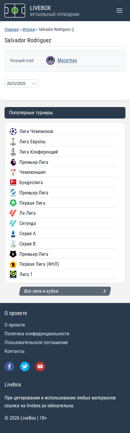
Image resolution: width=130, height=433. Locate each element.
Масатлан (67, 60)
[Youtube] (40, 366)
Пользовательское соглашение (36, 342)
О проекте (15, 325)
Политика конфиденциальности (37, 334)
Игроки (28, 29)
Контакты (14, 351)
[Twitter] (25, 366)
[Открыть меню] (119, 10)
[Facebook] (9, 366)
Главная (12, 29)
